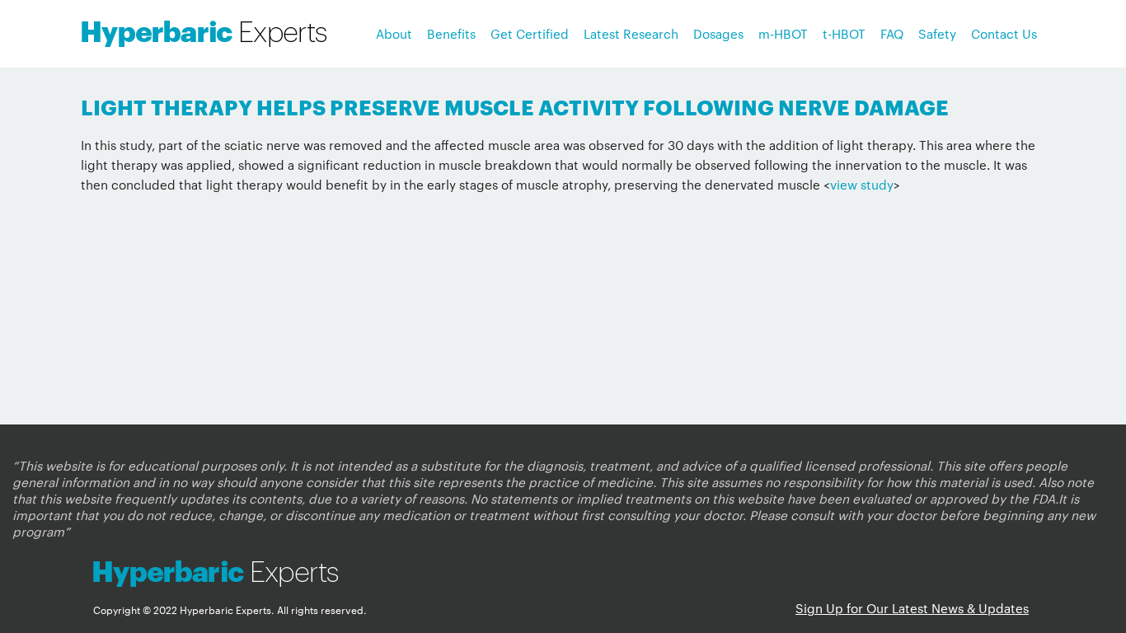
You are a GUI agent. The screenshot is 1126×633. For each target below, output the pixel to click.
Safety (937, 33)
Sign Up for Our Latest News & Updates (912, 608)
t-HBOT (844, 33)
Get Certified (529, 33)
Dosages (718, 33)
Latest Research (631, 33)
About (394, 33)
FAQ (891, 33)
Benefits (451, 33)
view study (862, 184)
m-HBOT (783, 33)
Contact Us (1004, 33)
